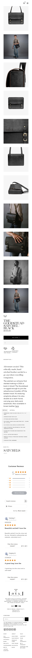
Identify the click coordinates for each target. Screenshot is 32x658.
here (17, 406)
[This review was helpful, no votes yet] (22, 546)
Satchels (6, 639)
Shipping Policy (16, 611)
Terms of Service (11, 609)
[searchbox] (14, 501)
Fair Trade (15, 643)
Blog (13, 647)
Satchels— (12, 451)
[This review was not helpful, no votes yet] (25, 546)
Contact (22, 636)
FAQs (21, 638)
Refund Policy (16, 610)
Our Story (15, 636)
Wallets (6, 643)
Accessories (7, 645)
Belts (5, 647)
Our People (15, 638)
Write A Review (19, 493)
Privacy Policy (20, 609)
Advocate (15, 645)
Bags (5, 641)
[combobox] (20, 511)
